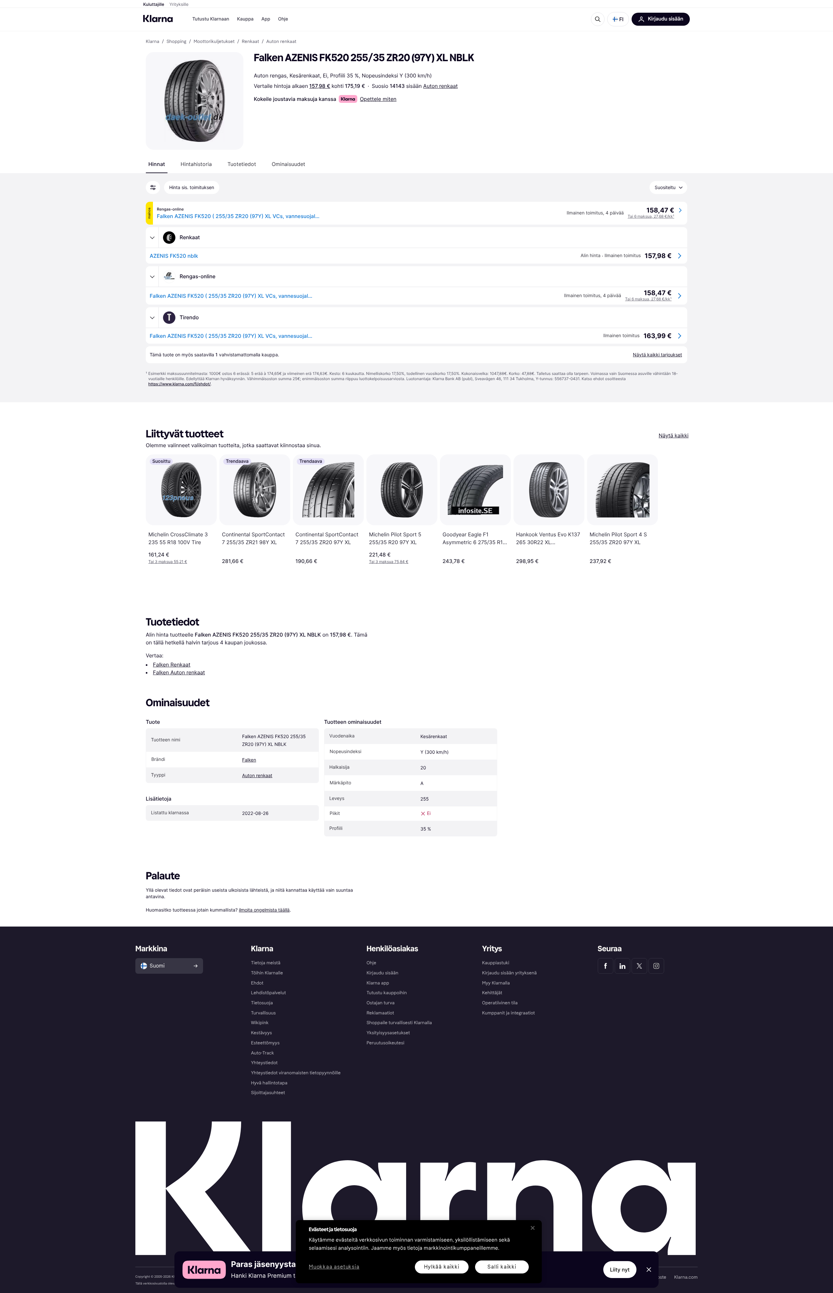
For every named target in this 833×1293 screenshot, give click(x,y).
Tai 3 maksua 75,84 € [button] (388, 561)
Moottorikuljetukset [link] (214, 41)
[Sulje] (533, 1228)
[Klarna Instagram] (656, 966)
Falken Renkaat (171, 664)
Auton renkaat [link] (281, 41)
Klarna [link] (152, 41)
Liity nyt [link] (620, 1269)
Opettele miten (378, 99)
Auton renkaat (440, 86)
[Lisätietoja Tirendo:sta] (152, 317)
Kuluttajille (153, 4)
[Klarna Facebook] (605, 966)
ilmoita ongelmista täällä (264, 910)
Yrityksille (179, 4)
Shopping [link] (176, 41)
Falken (249, 760)
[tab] (157, 164)
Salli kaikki (501, 1267)
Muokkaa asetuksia (334, 1267)
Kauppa (245, 19)
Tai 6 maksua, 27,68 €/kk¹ (651, 216)
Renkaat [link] (250, 41)
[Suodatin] (153, 187)
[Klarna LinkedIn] (622, 966)
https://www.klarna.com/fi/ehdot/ (179, 383)
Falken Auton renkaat (179, 672)
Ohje (283, 19)
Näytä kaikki (674, 435)
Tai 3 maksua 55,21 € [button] (167, 561)
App (265, 19)
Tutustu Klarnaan (210, 19)
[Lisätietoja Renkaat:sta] (152, 237)
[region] (419, 1251)
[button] (618, 19)
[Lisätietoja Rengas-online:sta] (152, 276)
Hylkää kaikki (441, 1267)
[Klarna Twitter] (639, 966)
